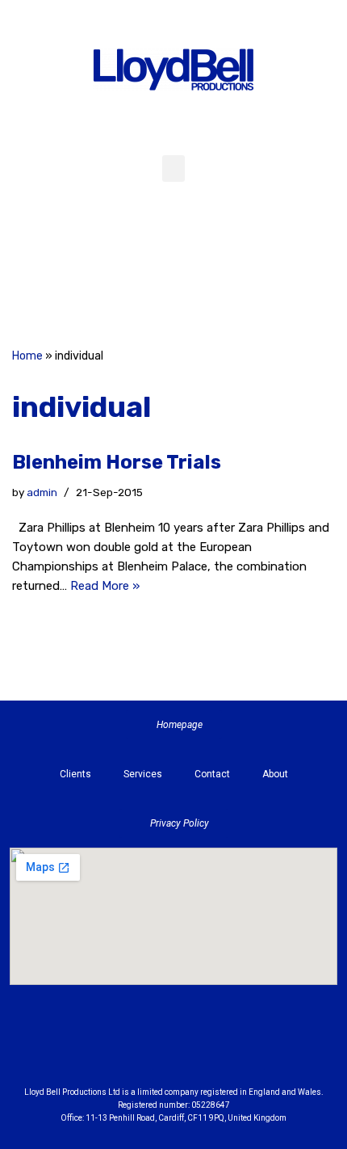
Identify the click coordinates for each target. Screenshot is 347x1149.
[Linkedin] (218, 1049)
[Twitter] (214, 270)
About (275, 774)
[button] (173, 168)
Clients (75, 774)
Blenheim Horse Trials (116, 462)
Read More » (105, 586)
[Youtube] (262, 1049)
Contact (212, 774)
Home (27, 356)
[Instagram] (173, 270)
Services (142, 774)
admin (42, 492)
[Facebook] (133, 270)
